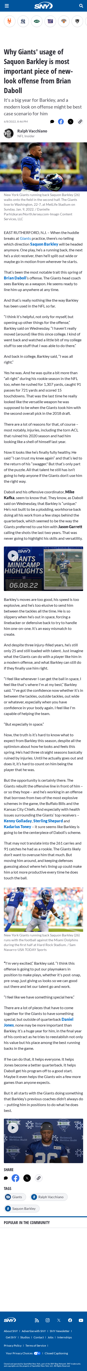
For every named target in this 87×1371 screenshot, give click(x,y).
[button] (11, 554)
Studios (25, 1337)
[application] (43, 569)
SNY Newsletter (60, 1331)
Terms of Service (35, 1345)
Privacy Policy (13, 1345)
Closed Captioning (56, 1353)
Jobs (50, 1337)
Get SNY (11, 1337)
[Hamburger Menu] (7, 6)
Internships (64, 1337)
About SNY (11, 1331)
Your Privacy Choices (19, 1353)
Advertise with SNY (34, 1331)
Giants (25, 238)
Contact (39, 1337)
